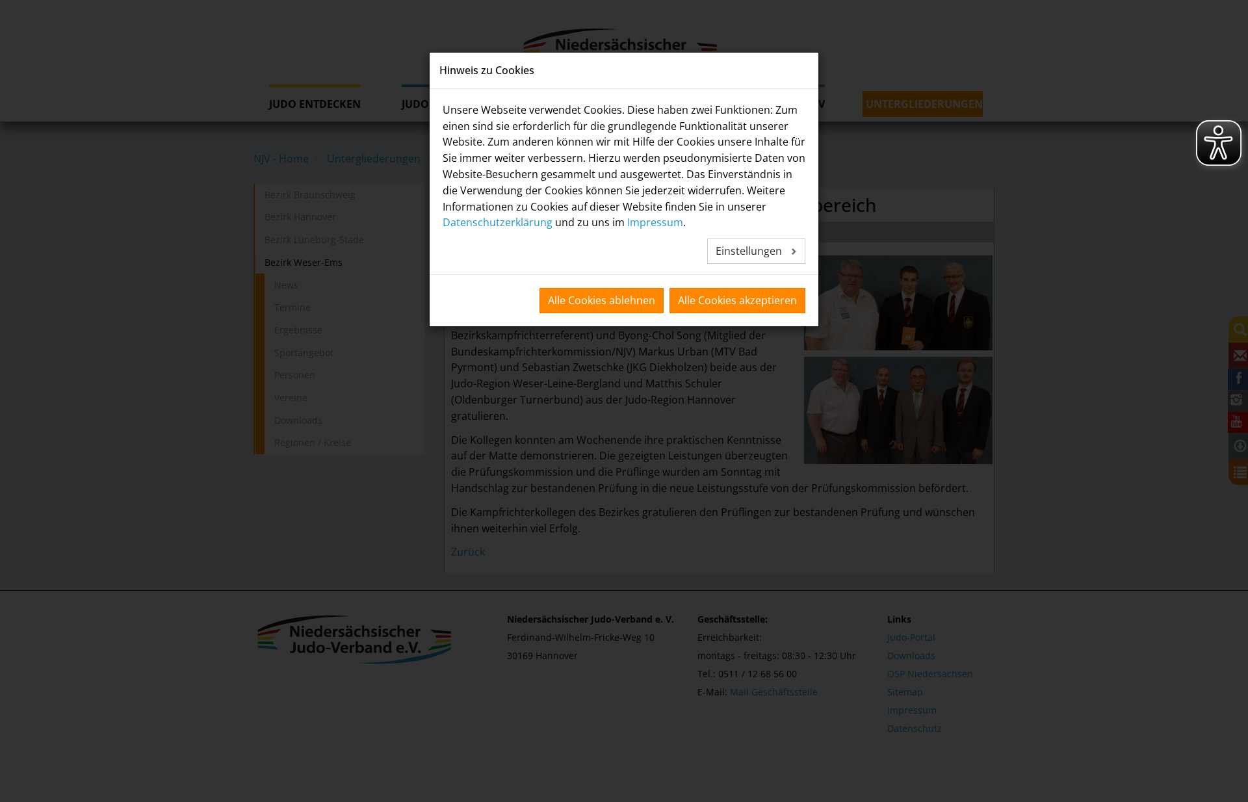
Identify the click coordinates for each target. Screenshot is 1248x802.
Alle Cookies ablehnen (601, 300)
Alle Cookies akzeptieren (737, 300)
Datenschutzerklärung (497, 222)
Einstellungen (750, 251)
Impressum (655, 222)
